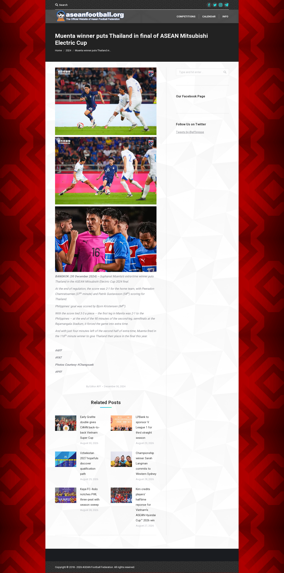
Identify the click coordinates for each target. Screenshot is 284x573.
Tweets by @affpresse (190, 132)
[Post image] (65, 423)
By (93, 386)
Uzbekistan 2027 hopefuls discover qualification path (89, 463)
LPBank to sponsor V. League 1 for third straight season (144, 427)
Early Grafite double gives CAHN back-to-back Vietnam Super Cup (90, 427)
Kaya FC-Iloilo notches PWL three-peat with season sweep (89, 496)
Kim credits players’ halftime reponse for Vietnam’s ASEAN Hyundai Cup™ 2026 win (146, 504)
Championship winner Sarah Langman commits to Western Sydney (146, 463)
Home (58, 50)
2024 (68, 50)
